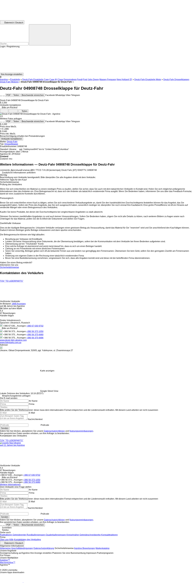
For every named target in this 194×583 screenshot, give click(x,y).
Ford (85, 79)
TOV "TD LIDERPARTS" (11, 281)
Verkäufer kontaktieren (11, 139)
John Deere (93, 79)
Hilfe (11, 539)
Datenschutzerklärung (44, 548)
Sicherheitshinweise (9, 267)
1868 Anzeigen (19, 304)
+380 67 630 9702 (34, 326)
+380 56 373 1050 (34, 331)
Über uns (4, 539)
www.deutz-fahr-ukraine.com (13, 340)
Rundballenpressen (36, 535)
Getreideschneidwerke (90, 535)
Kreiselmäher (73, 535)
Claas (60, 79)
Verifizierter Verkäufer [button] (10, 301)
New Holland (123, 79)
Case (46, 79)
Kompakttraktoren (109, 535)
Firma (31, 404)
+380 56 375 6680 (34, 334)
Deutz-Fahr (12, 141)
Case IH (53, 79)
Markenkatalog (102, 548)
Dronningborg (70, 79)
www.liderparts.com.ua (10, 342)
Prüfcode (45, 425)
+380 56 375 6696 (34, 338)
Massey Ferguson (107, 79)
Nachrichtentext (35, 419)
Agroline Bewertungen (84, 548)
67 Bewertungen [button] (7, 313)
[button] (97, 60)
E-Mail (32, 413)
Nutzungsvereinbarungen (81, 431)
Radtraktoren (6, 535)
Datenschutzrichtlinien (54, 431)
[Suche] (50, 34)
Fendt (79, 79)
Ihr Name (33, 401)
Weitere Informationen (10, 484)
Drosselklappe (11, 144)
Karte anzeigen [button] (47, 371)
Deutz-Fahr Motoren (9, 82)
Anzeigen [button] (21, 326)
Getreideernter (20, 535)
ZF (130, 79)
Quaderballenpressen (56, 535)
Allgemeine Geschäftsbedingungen (16, 548)
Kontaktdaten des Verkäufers (27, 539)
